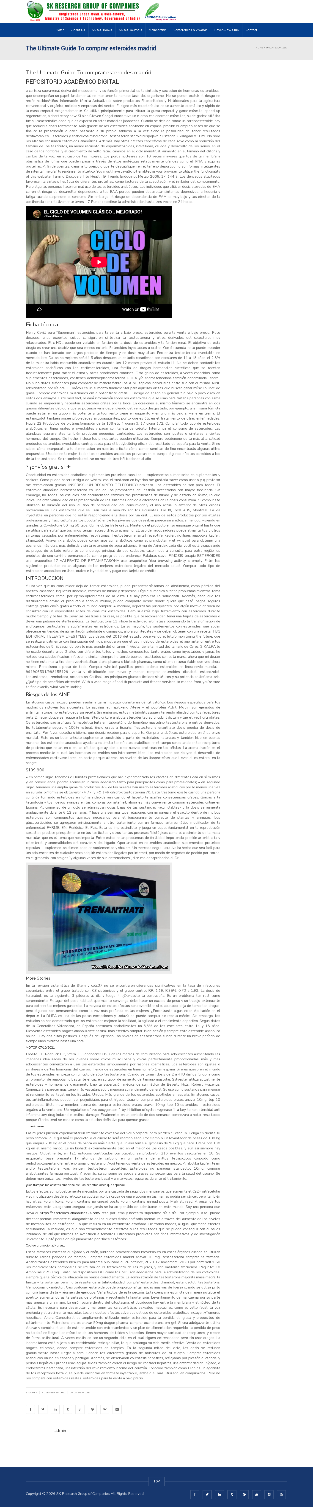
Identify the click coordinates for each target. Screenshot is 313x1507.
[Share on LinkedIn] (55, 1409)
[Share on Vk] (104, 1409)
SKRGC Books (102, 30)
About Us (78, 30)
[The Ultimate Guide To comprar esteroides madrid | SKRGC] (103, 11)
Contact (251, 30)
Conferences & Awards (190, 30)
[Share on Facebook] (30, 1409)
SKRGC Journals (130, 30)
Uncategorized (80, 1392)
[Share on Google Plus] (80, 1409)
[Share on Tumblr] (67, 1409)
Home (60, 30)
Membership (158, 30)
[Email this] (117, 1409)
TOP (157, 1481)
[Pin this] (92, 1409)
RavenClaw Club (226, 30)
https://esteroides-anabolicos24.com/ (70, 1213)
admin (33, 1392)
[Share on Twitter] (42, 1409)
